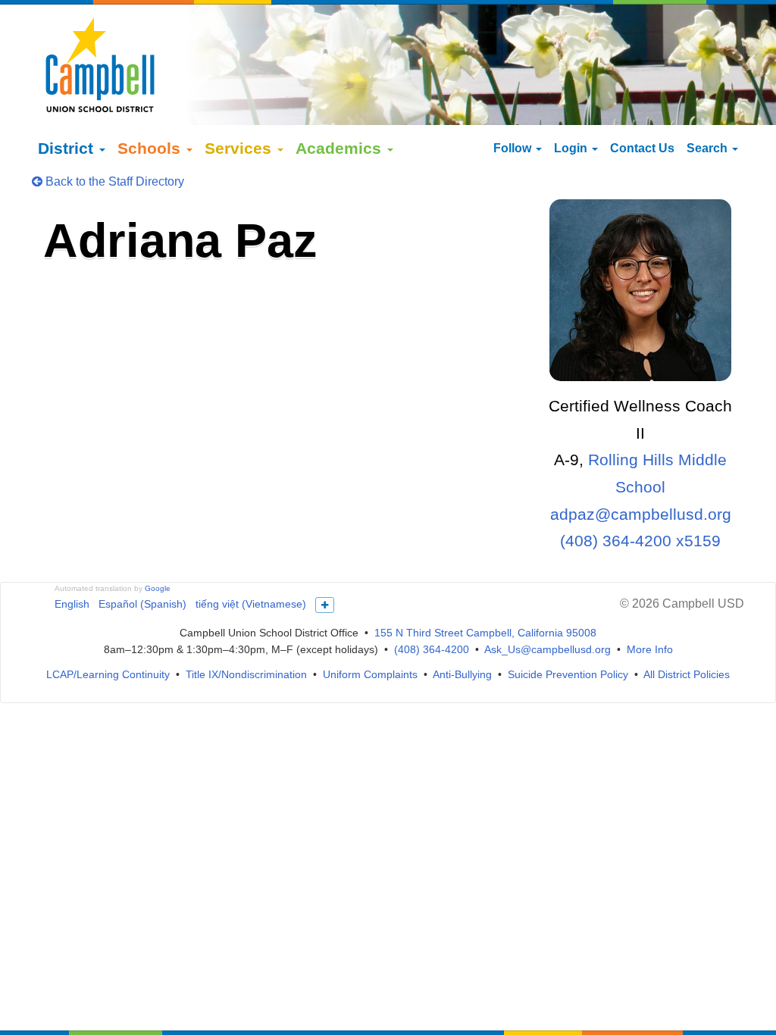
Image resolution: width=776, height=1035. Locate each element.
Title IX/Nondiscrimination (246, 674)
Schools (151, 148)
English (72, 604)
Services (240, 148)
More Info (650, 649)
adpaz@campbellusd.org (640, 514)
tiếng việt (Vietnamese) (251, 604)
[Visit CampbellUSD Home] (100, 64)
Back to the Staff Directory (113, 181)
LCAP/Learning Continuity (108, 674)
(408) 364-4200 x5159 (640, 540)
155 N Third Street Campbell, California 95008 (485, 633)
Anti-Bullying (462, 674)
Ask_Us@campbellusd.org (547, 649)
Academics (341, 148)
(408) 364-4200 (431, 649)
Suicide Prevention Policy (568, 674)
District (68, 148)
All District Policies (686, 674)
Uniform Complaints (370, 674)
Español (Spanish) (142, 604)
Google (158, 588)
